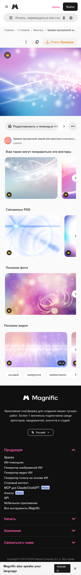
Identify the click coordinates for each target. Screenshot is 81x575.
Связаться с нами (19, 542)
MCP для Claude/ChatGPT (26, 487)
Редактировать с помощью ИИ (33, 127)
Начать (10, 518)
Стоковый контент (16, 482)
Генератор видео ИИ (18, 472)
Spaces (9, 457)
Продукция (13, 449)
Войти (70, 7)
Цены (56, 7)
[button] (40, 432)
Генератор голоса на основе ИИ (26, 477)
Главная (9, 30)
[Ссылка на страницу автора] (8, 141)
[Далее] (64, 126)
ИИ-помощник (13, 462)
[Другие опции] (26, 42)
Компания (12, 530)
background (34, 374)
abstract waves (58, 374)
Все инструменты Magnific (22, 508)
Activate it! (61, 568)
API (6, 498)
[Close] (75, 568)
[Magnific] (40, 399)
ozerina (17, 143)
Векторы (38, 30)
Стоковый (23, 30)
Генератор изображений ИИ (23, 467)
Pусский (40, 432)
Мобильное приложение (20, 503)
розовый (14, 374)
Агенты (13, 493)
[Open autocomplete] (9, 17)
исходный (28, 56)
